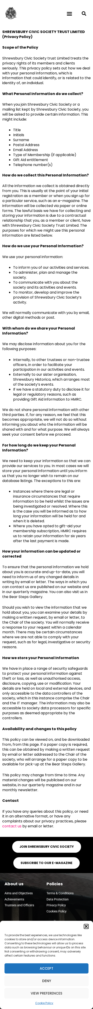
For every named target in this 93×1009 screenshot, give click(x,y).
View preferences (46, 993)
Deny (46, 980)
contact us (11, 826)
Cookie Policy (44, 1003)
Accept (46, 968)
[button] (86, 926)
